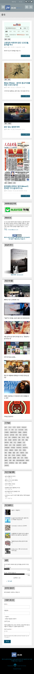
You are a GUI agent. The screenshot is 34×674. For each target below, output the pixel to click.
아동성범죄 (7, 447)
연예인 (24, 450)
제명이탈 (24, 455)
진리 (22, 457)
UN (16, 429)
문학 (19, 439)
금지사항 (25, 434)
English (24, 427)
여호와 (16, 450)
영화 (6, 452)
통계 (14, 460)
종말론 (14, 457)
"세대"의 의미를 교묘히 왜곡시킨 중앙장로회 (16, 318)
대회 (19, 437)
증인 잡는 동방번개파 (12, 127)
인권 (26, 452)
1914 (10, 427)
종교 (9, 79)
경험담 (19, 432)
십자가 (24, 445)
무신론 (9, 439)
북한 (11, 442)
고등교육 (25, 432)
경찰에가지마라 (13, 432)
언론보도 (10, 183)
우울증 (9, 452)
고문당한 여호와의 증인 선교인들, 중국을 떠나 (16, 44)
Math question (8, 629)
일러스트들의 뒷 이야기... (11, 476)
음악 (17, 452)
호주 (20, 462)
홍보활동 (25, 462)
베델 (26, 439)
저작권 (13, 455)
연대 (20, 450)
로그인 (20, 1)
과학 (16, 434)
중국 (6, 39)
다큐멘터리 (14, 437)
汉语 (14, 183)
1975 (14, 427)
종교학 (9, 457)
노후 (6, 437)
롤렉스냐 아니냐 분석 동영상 (11, 480)
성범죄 (6, 445)
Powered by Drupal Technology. (17, 665)
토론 (10, 460)
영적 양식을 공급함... (10, 357)
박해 (9, 39)
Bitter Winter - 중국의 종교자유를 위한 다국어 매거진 (17, 84)
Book (18, 427)
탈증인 (6, 460)
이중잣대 (22, 452)
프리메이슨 (11, 462)
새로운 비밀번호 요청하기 (11, 618)
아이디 (6, 604)
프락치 (6, 462)
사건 (15, 442)
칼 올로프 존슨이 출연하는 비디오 (12, 487)
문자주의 (15, 439)
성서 (10, 445)
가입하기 (7, 616)
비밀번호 (6, 610)
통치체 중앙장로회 (20, 460)
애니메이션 (19, 447)
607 (6, 427)
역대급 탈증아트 (8, 416)
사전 (24, 442)
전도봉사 (18, 455)
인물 (6, 455)
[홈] (13, 7)
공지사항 (12, 434)
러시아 (23, 437)
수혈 (14, 445)
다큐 (9, 437)
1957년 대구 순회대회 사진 (11, 300)
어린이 (6, 450)
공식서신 (6, 434)
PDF (12, 429)
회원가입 (14, 1)
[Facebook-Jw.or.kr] (29, 2)
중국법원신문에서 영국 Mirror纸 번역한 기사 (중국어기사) (16, 187)
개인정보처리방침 (17, 668)
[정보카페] (26, 2)
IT (9, 429)
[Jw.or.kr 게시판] (31, 2)
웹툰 (14, 452)
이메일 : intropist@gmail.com (11, 229)
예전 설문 (10, 581)
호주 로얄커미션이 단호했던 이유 (12, 491)
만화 (6, 439)
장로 (9, 455)
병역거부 (6, 442)
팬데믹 (27, 460)
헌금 (16, 462)
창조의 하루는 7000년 (10, 484)
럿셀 (27, 437)
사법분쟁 (19, 442)
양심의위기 (25, 447)
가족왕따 (6, 432)
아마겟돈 (13, 447)
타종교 (9, 123)
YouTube (20, 429)
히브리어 (6, 465)
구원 (20, 434)
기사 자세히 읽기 (25, 56)
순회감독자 (19, 445)
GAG (6, 429)
